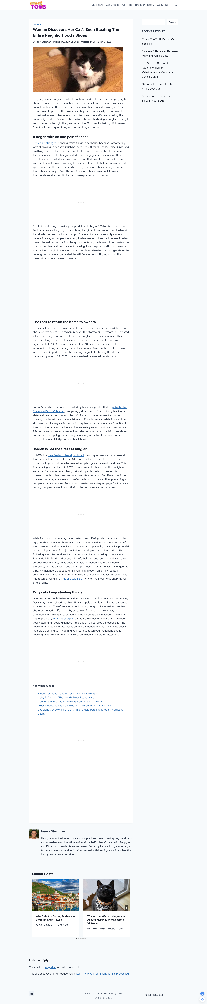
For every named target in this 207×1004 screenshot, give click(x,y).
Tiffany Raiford (45, 925)
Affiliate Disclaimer (103, 998)
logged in (50, 967)
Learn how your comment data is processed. (102, 973)
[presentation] (55, 895)
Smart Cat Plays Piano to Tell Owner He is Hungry (67, 693)
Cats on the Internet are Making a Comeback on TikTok (70, 701)
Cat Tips (127, 4)
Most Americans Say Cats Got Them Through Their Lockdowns (75, 705)
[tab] (76, 938)
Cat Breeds (112, 4)
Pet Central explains (64, 618)
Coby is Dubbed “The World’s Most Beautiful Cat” (67, 697)
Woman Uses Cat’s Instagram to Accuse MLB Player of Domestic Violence (106, 920)
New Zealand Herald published (66, 455)
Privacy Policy (115, 993)
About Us (89, 993)
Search (172, 22)
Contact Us (101, 993)
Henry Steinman (43, 42)
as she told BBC (72, 578)
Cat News (97, 4)
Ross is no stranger (44, 143)
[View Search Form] (176, 5)
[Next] (126, 908)
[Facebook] (31, 993)
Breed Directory (144, 4)
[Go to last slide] (36, 908)
